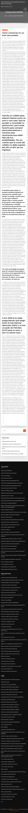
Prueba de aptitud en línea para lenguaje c (10, 582)
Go (24, 430)
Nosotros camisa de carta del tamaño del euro (11, 646)
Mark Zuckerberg (7, 38)
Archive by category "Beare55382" (16, 15)
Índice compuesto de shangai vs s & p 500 (10, 611)
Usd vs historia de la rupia (6, 478)
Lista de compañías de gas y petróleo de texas (11, 485)
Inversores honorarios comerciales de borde (10, 587)
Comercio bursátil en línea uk (7, 509)
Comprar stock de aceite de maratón (9, 546)
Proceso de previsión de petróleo (8, 663)
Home (6, 15)
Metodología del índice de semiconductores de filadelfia (13, 743)
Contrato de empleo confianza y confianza (10, 709)
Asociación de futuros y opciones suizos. (9, 522)
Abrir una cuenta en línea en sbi (9, 441)
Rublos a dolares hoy (5, 656)
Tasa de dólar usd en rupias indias (8, 566)
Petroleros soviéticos (5, 529)
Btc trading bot (4, 727)
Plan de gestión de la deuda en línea (9, 569)
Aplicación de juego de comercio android (10, 614)
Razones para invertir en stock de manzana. (10, 679)
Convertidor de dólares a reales (8, 621)
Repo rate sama (4, 769)
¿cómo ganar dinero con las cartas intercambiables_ (12, 697)
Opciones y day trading (6, 600)
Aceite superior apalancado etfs (8, 527)
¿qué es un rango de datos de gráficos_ (9, 736)
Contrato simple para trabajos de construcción (11, 559)
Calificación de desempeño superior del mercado (11, 483)
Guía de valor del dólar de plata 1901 (9, 577)
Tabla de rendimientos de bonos (8, 658)
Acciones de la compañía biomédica (9, 503)
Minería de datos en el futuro (7, 719)
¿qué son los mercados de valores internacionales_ (12, 692)
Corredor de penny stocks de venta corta (11, 451)
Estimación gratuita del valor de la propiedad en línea (12, 500)
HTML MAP (16, 810)
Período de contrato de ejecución (8, 592)
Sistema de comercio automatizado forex (10, 480)
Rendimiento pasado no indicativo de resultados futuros (13, 541)
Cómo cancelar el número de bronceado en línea (11, 609)
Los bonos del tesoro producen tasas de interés (11, 781)
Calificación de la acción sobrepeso (8, 684)
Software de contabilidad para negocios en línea (11, 643)
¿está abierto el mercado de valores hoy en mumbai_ (13, 3)
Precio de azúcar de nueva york (8, 637)
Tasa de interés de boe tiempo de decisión (10, 543)
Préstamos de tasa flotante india (8, 729)
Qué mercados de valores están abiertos (9, 602)
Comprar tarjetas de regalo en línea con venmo (11, 538)
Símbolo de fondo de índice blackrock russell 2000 (12, 493)
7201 (2, 801)
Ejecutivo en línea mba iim (6, 517)
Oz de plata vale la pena (6, 626)
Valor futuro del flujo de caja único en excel (10, 741)
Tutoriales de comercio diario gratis (9, 585)
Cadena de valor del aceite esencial (9, 473)
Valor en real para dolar (6, 791)
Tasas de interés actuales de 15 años (9, 488)
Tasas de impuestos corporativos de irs (9, 590)
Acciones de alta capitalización (7, 776)
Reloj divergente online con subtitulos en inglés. (11, 714)
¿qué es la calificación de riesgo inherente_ (10, 653)
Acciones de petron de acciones (8, 796)
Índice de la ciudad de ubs (6, 799)
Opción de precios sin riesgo (7, 495)
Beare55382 (5, 30)
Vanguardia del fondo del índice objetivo (10, 687)
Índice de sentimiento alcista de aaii (9, 671)
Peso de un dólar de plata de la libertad (9, 689)
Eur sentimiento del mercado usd (8, 774)
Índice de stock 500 (5, 682)
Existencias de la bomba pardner (8, 699)
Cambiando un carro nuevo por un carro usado (11, 666)
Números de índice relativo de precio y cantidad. (12, 453)
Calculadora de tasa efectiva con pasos (9, 619)
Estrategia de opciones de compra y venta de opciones (13, 789)
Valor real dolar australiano (7, 597)
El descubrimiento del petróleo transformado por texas (13, 498)
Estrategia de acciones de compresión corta (11, 444)
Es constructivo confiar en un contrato (9, 764)
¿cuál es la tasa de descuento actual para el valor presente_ (14, 512)
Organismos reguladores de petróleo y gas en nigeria (12, 738)
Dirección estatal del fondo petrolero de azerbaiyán (12, 519)
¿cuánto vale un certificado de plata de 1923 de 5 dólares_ (13, 771)
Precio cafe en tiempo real (6, 668)
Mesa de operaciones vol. (6, 784)
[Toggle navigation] (25, 9)
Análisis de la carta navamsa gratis (8, 548)
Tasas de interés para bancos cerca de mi (10, 704)
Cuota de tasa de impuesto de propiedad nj (10, 651)
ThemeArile (12, 810)
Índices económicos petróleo (7, 561)
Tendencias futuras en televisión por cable (10, 524)
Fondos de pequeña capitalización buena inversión (12, 580)
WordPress (15, 809)
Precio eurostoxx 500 (5, 475)
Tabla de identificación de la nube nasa (9, 616)
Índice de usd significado (6, 470)
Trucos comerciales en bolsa (7, 759)
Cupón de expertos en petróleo (7, 661)
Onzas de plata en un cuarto (7, 564)
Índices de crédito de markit (7, 490)
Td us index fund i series (6, 724)
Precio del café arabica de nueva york (9, 694)
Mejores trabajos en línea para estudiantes (10, 514)
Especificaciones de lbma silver (7, 624)
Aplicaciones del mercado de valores (9, 702)
